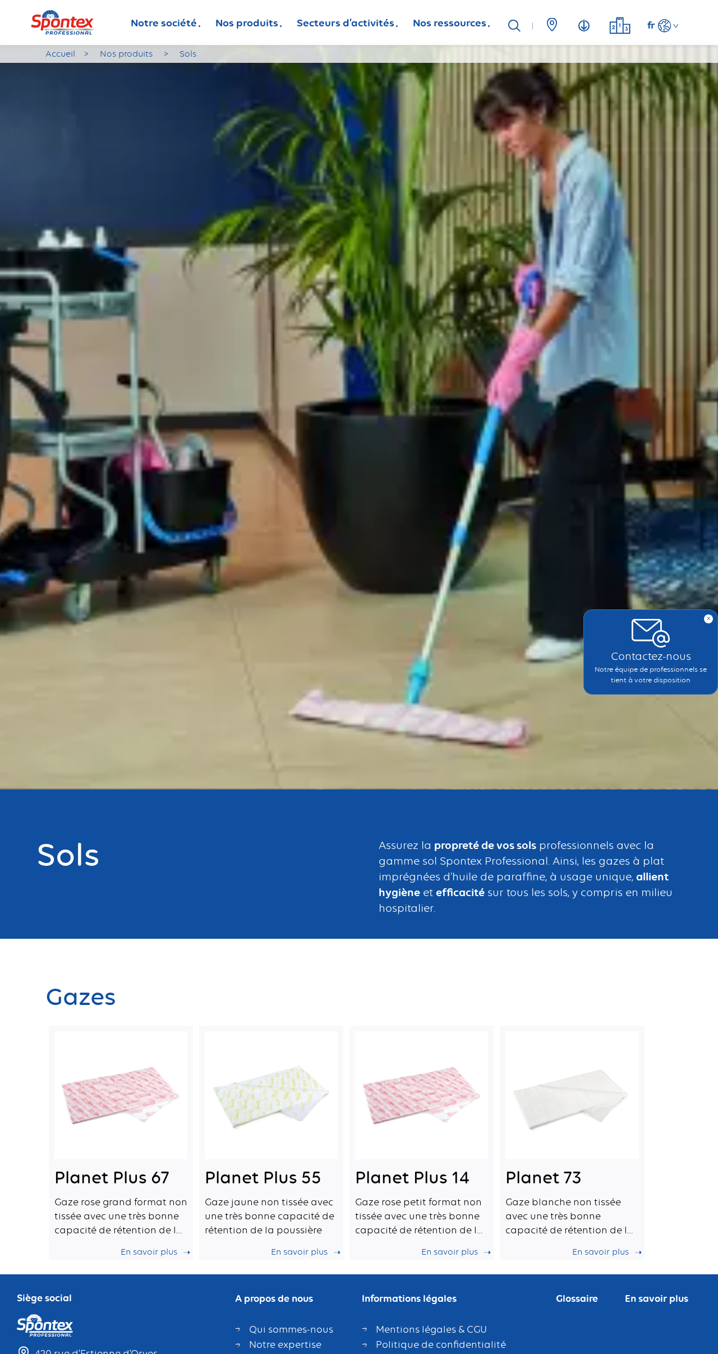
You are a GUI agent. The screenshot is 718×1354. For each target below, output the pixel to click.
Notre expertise (285, 1344)
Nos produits (246, 22)
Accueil (60, 53)
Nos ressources (449, 22)
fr (651, 25)
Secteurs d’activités (345, 22)
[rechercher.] (518, 26)
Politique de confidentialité (441, 1344)
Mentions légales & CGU (431, 1329)
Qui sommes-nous (291, 1329)
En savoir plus (656, 1299)
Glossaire (577, 1299)
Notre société (164, 22)
